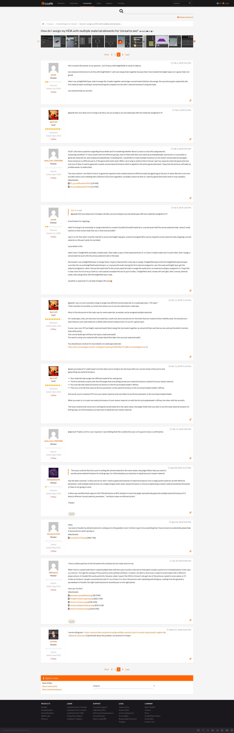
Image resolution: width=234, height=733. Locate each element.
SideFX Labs (45, 716)
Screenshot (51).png (78, 538)
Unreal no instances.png (80, 609)
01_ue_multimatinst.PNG (80, 183)
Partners (44, 719)
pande (53, 75)
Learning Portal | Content (77, 710)
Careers (148, 710)
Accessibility (123, 716)
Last (127, 54)
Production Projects (74, 716)
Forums (50, 24)
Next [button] (194, 41)
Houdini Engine (47, 710)
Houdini (44, 707)
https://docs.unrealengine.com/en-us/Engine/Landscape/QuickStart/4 (96, 347)
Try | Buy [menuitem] (120, 3)
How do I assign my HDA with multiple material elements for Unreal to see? (101, 24)
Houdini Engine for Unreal (66, 24)
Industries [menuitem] (74, 3)
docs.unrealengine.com (136, 347)
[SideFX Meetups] (217, 730)
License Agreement (126, 713)
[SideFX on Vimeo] (222, 730)
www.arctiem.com (77, 635)
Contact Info (150, 722)
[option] (47, 41)
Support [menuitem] (109, 3)
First (107, 54)
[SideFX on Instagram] (208, 730)
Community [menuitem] (87, 3)
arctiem (53, 641)
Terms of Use (124, 707)
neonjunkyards (53, 479)
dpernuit (53, 122)
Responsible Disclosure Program (128, 720)
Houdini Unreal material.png (81, 598)
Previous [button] (38, 41)
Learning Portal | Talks (75, 713)
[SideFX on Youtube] (227, 730)
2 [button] (118, 50)
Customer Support (100, 707)
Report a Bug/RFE (100, 719)
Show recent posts (49, 686)
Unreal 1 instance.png (79, 602)
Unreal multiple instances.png (82, 605)
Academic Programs (74, 719)
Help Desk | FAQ (99, 710)
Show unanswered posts (52, 689)
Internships (149, 719)
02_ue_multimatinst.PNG (80, 187)
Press (147, 713)
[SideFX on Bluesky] (212, 730)
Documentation (99, 716)
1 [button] (116, 50)
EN (220, 3)
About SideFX (150, 707)
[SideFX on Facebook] (198, 730)
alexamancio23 (53, 534)
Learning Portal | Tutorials (77, 707)
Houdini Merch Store (152, 716)
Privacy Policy (124, 710)
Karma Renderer (47, 713)
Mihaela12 (53, 572)
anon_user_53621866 (53, 160)
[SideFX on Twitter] (203, 730)
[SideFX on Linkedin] (232, 730)
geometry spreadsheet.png (81, 595)
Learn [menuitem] (99, 3)
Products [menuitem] (61, 3)
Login (226, 3)
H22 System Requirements (103, 713)
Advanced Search (186, 17)
